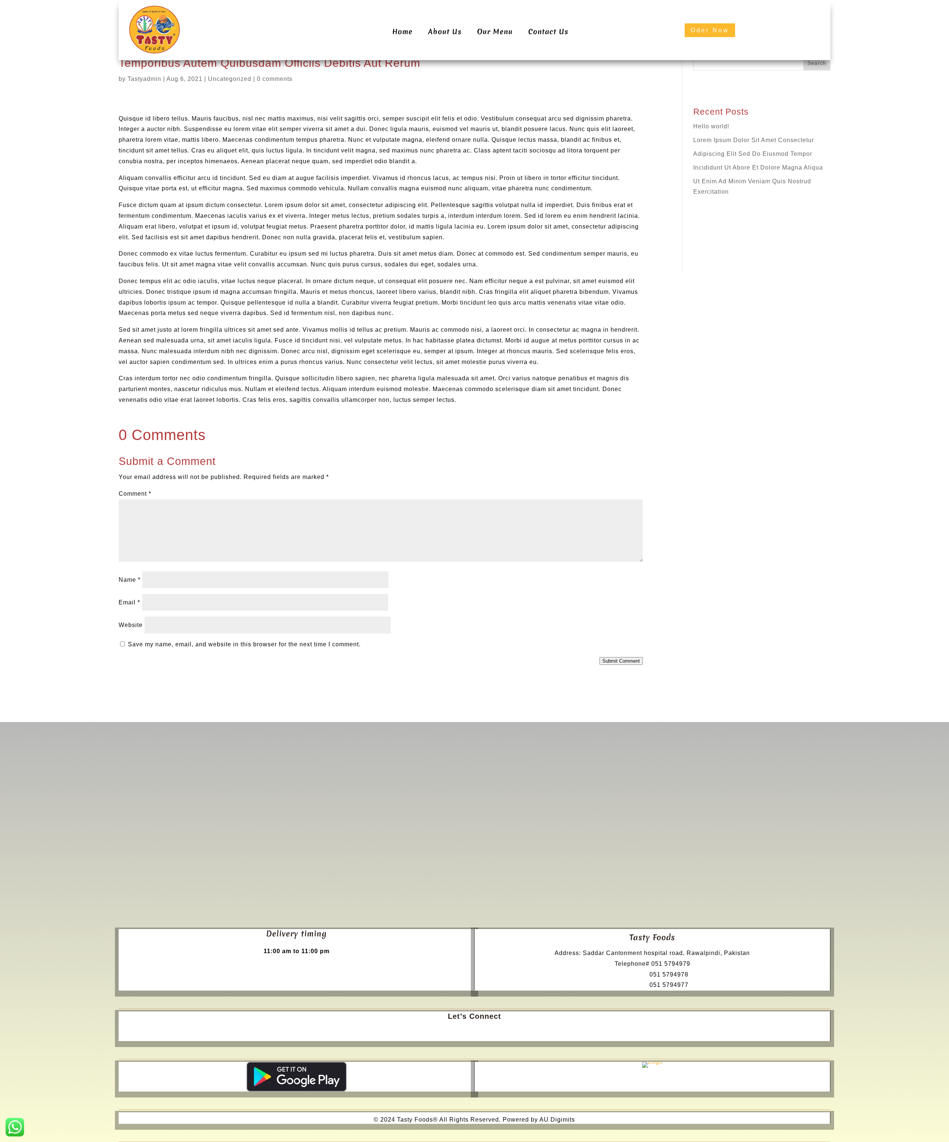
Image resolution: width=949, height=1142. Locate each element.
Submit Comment (621, 661)
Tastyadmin (144, 79)
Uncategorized (229, 79)
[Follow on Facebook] (466, 1031)
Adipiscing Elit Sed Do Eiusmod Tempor (752, 154)
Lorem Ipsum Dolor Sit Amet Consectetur (753, 140)
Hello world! (711, 126)
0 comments (274, 79)
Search (816, 63)
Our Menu (495, 31)
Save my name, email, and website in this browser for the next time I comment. (244, 644)
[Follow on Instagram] (482, 1031)
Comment (135, 493)
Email (129, 602)
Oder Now (710, 30)
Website (131, 625)
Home (402, 31)
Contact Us (548, 31)
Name (129, 580)
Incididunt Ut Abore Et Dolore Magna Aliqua (758, 167)
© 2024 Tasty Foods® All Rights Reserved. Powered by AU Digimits (474, 1119)
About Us (445, 31)
